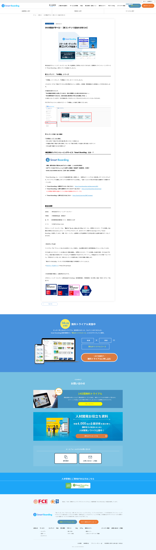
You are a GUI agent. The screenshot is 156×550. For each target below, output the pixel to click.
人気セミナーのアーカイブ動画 (92, 533)
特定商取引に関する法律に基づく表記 (112, 543)
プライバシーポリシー (96, 543)
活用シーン (43, 533)
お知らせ (35, 528)
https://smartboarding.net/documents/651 (86, 186)
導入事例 (62, 528)
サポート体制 (71, 533)
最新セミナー (89, 531)
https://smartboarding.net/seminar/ (91, 189)
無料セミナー (88, 528)
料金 (57, 528)
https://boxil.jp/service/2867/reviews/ (82, 195)
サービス (42, 528)
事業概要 (85, 543)
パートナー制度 (105, 528)
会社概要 (79, 543)
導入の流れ (70, 531)
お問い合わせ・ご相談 (117, 528)
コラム (81, 528)
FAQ (76, 528)
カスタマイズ (44, 535)
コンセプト (43, 531)
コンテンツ (51, 528)
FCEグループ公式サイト (52, 265)
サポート (69, 528)
